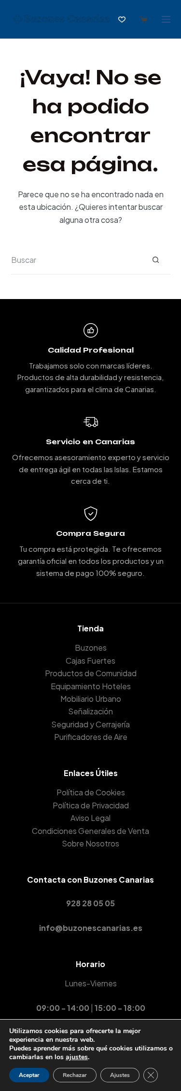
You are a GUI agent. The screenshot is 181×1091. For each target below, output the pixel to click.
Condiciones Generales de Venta (90, 831)
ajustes (77, 1057)
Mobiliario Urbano (90, 699)
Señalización (90, 711)
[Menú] (166, 19)
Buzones (91, 647)
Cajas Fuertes (90, 660)
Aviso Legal (90, 818)
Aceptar (29, 1075)
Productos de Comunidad (91, 673)
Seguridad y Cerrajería (90, 724)
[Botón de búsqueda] (155, 259)
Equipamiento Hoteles (91, 686)
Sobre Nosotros (90, 843)
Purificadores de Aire (90, 737)
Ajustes (120, 1075)
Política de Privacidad (91, 805)
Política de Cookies (90, 792)
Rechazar (75, 1075)
